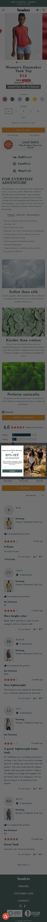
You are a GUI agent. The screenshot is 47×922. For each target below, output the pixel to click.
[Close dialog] (44, 447)
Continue (12, 471)
